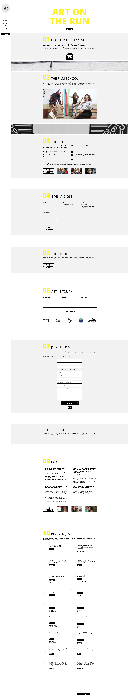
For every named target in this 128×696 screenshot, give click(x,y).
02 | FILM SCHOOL (5, 19)
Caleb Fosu (79, 595)
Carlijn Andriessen (80, 656)
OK (79, 694)
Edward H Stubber (80, 610)
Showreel (69, 29)
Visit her (51, 653)
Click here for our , (85, 299)
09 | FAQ (3, 30)
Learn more (80, 551)
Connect (79, 565)
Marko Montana (80, 567)
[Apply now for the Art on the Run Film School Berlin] (69, 56)
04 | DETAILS (4, 22)
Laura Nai (78, 626)
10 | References (5, 31)
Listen (79, 653)
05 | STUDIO (4, 23)
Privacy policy (85, 694)
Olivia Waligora (51, 641)
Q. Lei (50, 582)
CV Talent (80, 593)
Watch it (51, 549)
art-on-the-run (51, 551)
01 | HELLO (4, 17)
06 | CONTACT (4, 25)
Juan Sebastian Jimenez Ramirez (82, 581)
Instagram (80, 668)
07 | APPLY (3, 27)
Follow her (51, 595)
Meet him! (51, 668)
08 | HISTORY (4, 28)
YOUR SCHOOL (5, 34)
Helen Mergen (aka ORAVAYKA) (54, 567)
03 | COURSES (4, 20)
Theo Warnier (51, 610)
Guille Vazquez (79, 642)
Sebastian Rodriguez (52, 625)
